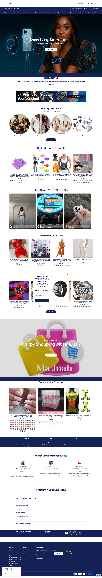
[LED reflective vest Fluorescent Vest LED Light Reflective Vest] (79, 401)
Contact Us (11, 567)
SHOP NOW (51, 355)
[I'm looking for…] (76, 3)
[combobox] (81, 3)
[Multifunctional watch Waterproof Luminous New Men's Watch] (83, 290)
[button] (3, 8)
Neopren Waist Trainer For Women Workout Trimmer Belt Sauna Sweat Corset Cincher (62, 175)
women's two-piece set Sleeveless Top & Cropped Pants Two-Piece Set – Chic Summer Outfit (61, 260)
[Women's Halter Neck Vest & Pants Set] (83, 248)
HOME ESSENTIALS (13, 563)
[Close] (67, 274)
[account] (88, 3)
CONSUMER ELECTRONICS (15, 557)
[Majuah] (10, 3)
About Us (11, 565)
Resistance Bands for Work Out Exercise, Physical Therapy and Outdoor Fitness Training (40, 175)
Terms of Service (86, 8)
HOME (10, 550)
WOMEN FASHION (13, 561)
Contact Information (96, 8)
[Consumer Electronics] (82, 124)
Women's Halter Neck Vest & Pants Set (83, 259)
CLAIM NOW (42, 300)
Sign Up (58, 553)
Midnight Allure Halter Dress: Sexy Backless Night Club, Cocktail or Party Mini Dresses (19, 260)
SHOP (10, 552)
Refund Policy (79, 8)
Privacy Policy (72, 8)
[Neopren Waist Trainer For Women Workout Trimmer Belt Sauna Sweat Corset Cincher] (61, 163)
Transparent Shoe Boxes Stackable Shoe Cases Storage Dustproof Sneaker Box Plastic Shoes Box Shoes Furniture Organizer (40, 260)
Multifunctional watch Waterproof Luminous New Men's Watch (83, 302)
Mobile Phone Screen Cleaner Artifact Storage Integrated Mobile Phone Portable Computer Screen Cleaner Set (83, 175)
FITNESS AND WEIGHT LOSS (15, 559)
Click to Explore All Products (75, 96)
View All (51, 139)
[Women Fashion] (40, 124)
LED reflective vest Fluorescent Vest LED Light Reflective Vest (79, 415)
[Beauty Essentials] (61, 124)
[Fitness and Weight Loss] (19, 124)
